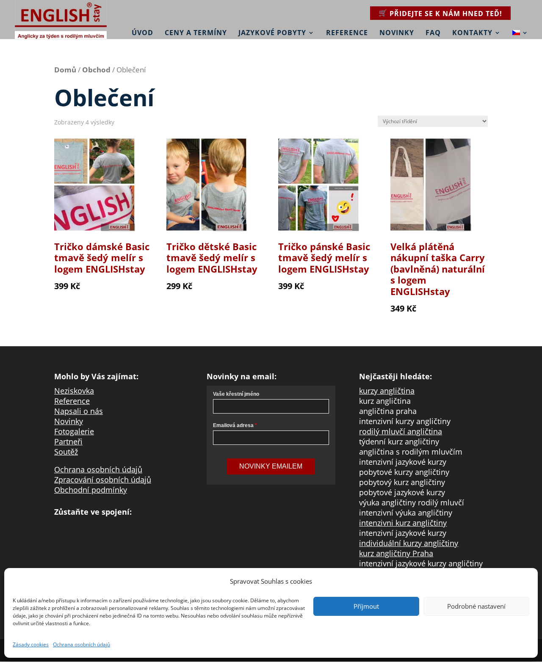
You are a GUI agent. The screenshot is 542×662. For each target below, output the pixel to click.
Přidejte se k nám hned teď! (446, 13)
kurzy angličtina (387, 391)
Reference (347, 32)
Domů (65, 69)
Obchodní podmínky (90, 490)
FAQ (433, 32)
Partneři (68, 441)
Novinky (396, 32)
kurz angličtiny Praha (396, 553)
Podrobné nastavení (476, 606)
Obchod (96, 69)
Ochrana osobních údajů (81, 644)
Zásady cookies (31, 644)
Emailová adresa (233, 425)
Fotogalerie (74, 431)
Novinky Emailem (270, 466)
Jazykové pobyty (272, 32)
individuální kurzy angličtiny (408, 543)
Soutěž (66, 452)
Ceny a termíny (196, 32)
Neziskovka (74, 391)
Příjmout (366, 606)
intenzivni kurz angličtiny (403, 523)
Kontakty (472, 32)
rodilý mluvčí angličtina (400, 431)
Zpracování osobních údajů (102, 479)
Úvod (142, 32)
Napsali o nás (78, 411)
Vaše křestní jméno (236, 394)
